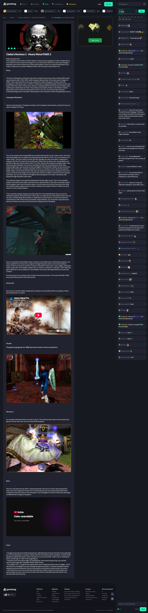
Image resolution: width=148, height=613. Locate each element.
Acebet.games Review (70, 597)
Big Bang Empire (90, 595)
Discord (138, 316)
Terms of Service (99, 610)
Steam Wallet (55, 599)
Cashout (39, 595)
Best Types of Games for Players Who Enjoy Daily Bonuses (72, 593)
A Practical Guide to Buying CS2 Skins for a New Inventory (72, 591)
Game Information (42, 597)
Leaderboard (55, 593)
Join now (108, 4)
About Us (39, 601)
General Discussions (91, 597)
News (12, 17)
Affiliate (54, 591)
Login (99, 4)
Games (38, 593)
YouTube (104, 593)
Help (38, 599)
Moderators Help (90, 591)
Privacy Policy (109, 610)
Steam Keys (55, 601)
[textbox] (130, 604)
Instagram (105, 597)
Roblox (88, 593)
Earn (4, 17)
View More (67, 599)
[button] (23, 4)
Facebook (105, 595)
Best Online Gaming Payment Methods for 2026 (72, 595)
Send (143, 609)
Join (141, 11)
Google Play (55, 597)
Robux (54, 595)
